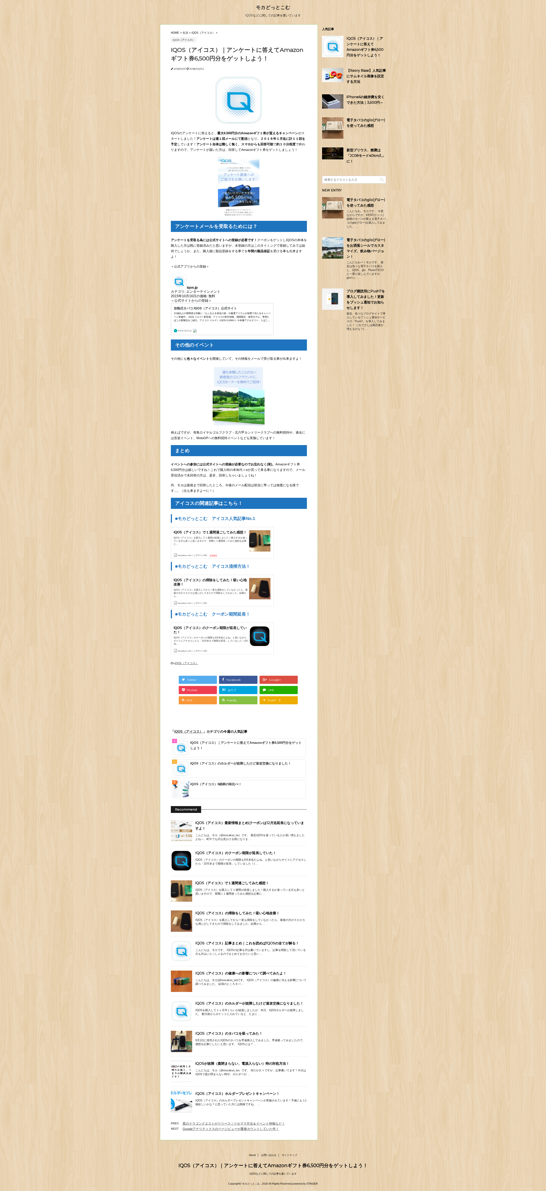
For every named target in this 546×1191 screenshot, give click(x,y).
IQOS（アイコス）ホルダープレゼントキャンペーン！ (237, 1094)
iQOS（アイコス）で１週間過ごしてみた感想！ (232, 883)
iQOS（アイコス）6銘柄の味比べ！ (216, 784)
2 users (213, 555)
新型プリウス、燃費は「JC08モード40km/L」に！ (366, 155)
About (252, 1155)
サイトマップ (289, 1155)
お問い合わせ (268, 1155)
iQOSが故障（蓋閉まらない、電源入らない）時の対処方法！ (242, 1063)
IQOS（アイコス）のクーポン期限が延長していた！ (235, 853)
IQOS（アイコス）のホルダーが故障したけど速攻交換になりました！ (240, 763)
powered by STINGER (305, 1183)
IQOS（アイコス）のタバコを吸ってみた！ (229, 1033)
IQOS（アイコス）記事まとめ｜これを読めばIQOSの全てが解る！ (247, 943)
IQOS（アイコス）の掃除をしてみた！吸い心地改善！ (237, 913)
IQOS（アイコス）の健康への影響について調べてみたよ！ (240, 973)
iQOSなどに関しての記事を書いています (273, 1173)
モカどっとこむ (273, 7)
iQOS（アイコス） (186, 663)
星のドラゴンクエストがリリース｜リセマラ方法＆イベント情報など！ (234, 1123)
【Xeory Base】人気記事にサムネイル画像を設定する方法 (366, 76)
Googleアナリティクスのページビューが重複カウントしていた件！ (231, 1129)
